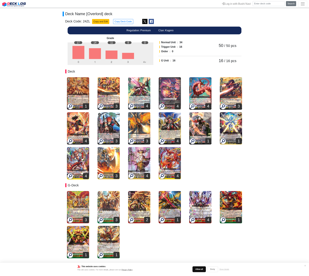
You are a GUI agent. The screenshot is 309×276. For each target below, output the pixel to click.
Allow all (199, 269)
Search (291, 3)
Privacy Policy (127, 270)
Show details (224, 269)
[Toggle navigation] (302, 4)
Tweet (144, 21)
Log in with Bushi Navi (238, 3)
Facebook (151, 21)
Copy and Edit (101, 21)
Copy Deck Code (123, 21)
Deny (212, 269)
